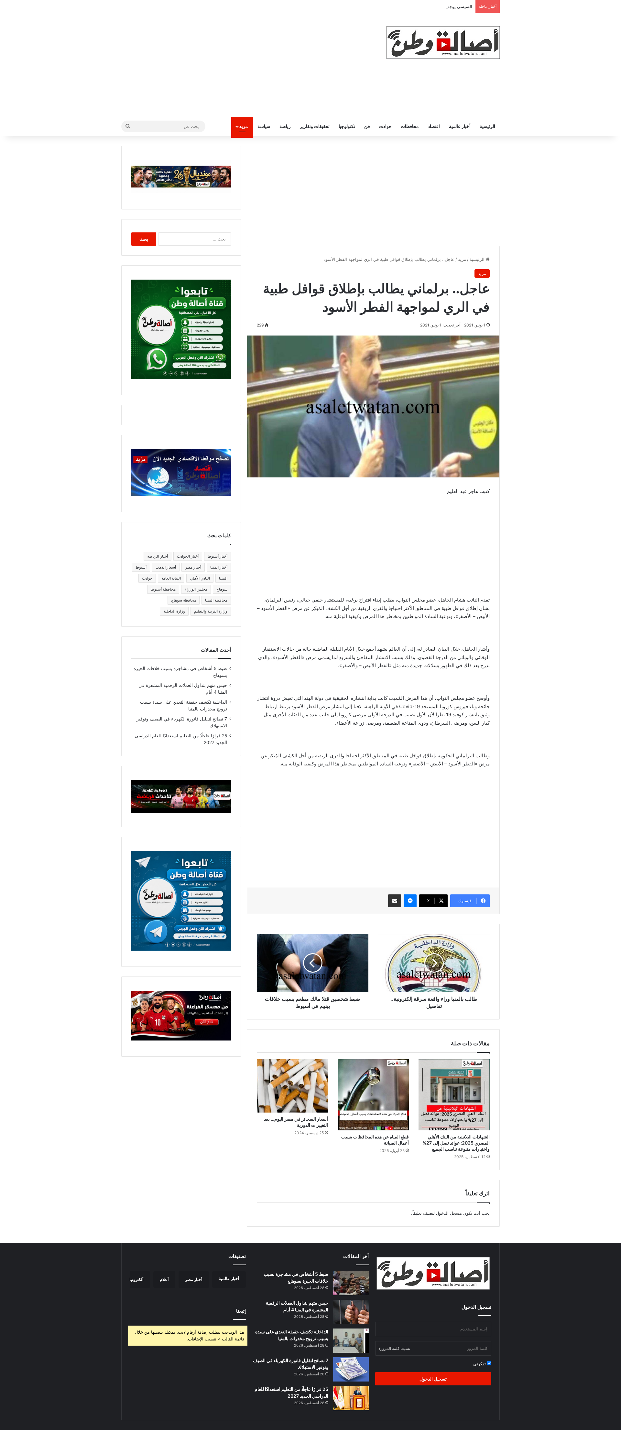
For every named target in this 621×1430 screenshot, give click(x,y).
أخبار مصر (193, 567)
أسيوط (141, 567)
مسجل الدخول (449, 1213)
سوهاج (221, 589)
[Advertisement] (245, 65)
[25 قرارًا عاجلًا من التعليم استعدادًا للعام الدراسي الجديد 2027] (351, 1398)
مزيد (243, 126)
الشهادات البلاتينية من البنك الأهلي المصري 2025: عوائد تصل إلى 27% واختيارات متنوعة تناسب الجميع (456, 1143)
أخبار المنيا (218, 567)
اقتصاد (434, 126)
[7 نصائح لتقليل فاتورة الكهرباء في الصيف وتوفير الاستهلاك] (351, 1369)
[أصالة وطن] (443, 42)
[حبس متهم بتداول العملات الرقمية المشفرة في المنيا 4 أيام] (351, 1312)
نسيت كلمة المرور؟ (394, 1348)
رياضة (285, 126)
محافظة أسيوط (163, 589)
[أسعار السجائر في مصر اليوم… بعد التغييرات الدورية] (292, 1086)
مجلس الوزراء (196, 589)
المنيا (223, 578)
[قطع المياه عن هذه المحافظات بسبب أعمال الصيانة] (373, 1094)
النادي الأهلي (200, 578)
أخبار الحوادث (188, 556)
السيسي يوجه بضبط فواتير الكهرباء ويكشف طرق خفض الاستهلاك (413, 6)
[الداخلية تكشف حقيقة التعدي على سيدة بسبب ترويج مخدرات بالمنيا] (351, 1341)
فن (367, 126)
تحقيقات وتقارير (315, 126)
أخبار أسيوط (217, 556)
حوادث (385, 126)
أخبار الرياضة (157, 556)
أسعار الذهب (166, 567)
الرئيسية (487, 126)
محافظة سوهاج (183, 600)
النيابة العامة (171, 578)
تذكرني (480, 1363)
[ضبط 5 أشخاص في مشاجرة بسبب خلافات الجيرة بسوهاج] (351, 1283)
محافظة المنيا (216, 600)
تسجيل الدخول (433, 1379)
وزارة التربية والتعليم (210, 611)
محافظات (410, 126)
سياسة (263, 126)
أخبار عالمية (460, 126)
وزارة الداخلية (174, 611)
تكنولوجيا (347, 126)
